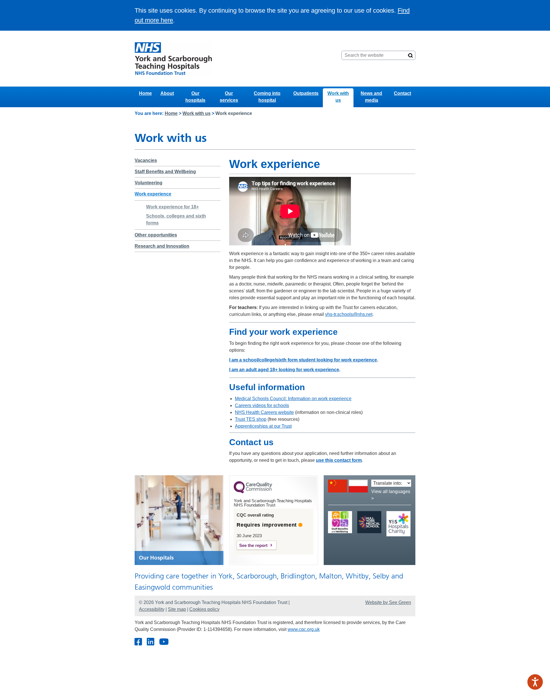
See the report (253, 545)
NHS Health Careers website (264, 412)
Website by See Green (388, 602)
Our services (229, 97)
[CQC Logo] (253, 492)
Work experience (153, 193)
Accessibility (151, 609)
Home (145, 93)
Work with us (338, 97)
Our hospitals (195, 97)
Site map (177, 609)
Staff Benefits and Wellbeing (165, 171)
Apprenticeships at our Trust (263, 426)
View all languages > (390, 495)
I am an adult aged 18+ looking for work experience (284, 369)
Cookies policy (204, 609)
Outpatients (306, 93)
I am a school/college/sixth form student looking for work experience (303, 359)
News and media (371, 97)
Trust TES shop (250, 419)
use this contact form (339, 460)
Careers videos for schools (262, 405)
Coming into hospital (267, 97)
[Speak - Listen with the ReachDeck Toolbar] (535, 682)
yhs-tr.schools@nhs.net (348, 314)
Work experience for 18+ (172, 206)
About (167, 93)
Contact (402, 93)
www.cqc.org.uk (304, 629)
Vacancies (146, 160)
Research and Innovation (162, 246)
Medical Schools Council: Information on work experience (293, 398)
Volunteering (148, 182)
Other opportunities (156, 234)
